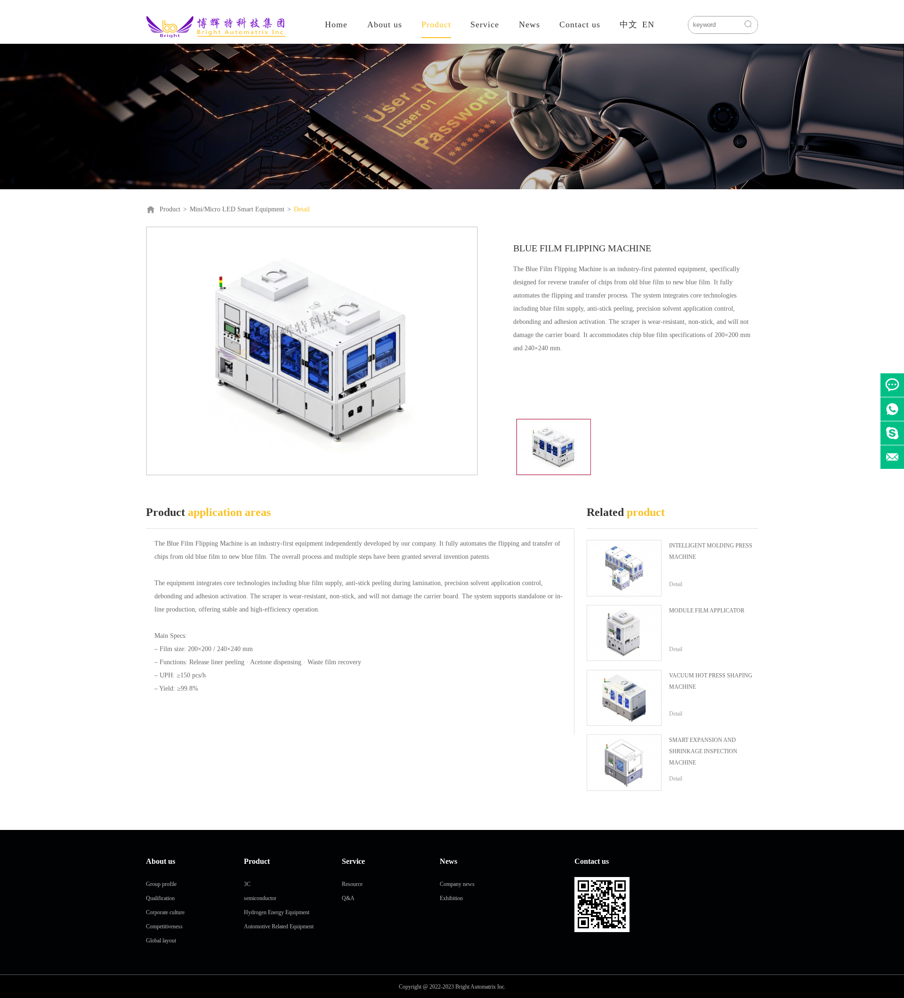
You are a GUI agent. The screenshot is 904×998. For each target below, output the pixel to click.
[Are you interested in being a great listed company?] (892, 385)
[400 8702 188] (892, 409)
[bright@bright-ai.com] (892, 457)
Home (336, 24)
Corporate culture (165, 912)
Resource (352, 884)
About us (384, 24)
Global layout (161, 940)
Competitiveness (164, 926)
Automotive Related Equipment (279, 926)
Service (484, 24)
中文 (629, 24)
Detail (302, 209)
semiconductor (260, 898)
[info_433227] (892, 433)
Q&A (348, 898)
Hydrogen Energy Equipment (276, 912)
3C (247, 884)
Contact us (579, 24)
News (529, 24)
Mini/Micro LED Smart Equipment (237, 209)
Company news (457, 884)
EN (648, 24)
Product (436, 24)
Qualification (160, 898)
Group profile (161, 884)
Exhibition (451, 898)
